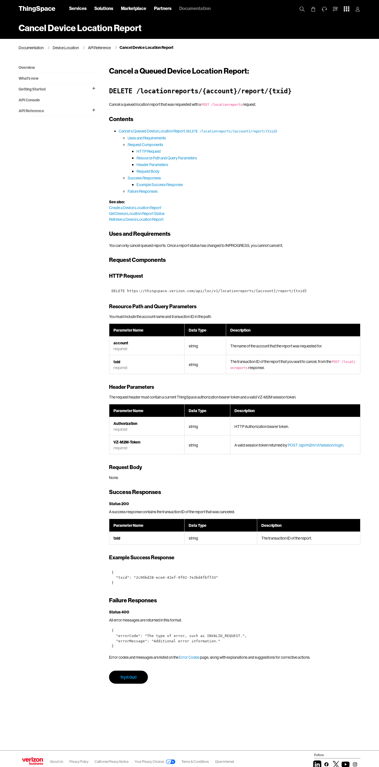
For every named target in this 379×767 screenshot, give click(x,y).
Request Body (148, 171)
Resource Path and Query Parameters (167, 158)
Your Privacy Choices (149, 762)
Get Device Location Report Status (137, 213)
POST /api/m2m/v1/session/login (315, 445)
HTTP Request (149, 151)
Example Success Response (160, 184)
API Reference (99, 47)
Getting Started (32, 89)
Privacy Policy (79, 762)
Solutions (103, 8)
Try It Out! (128, 677)
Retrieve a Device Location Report (136, 219)
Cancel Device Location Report (146, 47)
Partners (162, 8)
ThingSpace (37, 8)
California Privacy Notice (112, 762)
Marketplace (133, 8)
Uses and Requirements (147, 138)
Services (78, 8)
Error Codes (189, 657)
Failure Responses (143, 191)
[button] (335, 9)
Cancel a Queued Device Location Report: (198, 131)
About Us (56, 762)
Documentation (195, 8)
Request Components (145, 144)
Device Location (66, 47)
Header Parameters (152, 164)
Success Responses (144, 178)
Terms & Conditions (195, 762)
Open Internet (224, 762)
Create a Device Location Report (135, 207)
